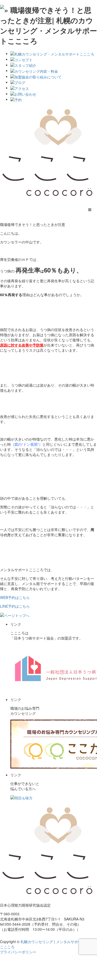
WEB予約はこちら (15, 597)
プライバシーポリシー (18, 951)
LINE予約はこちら (15, 606)
